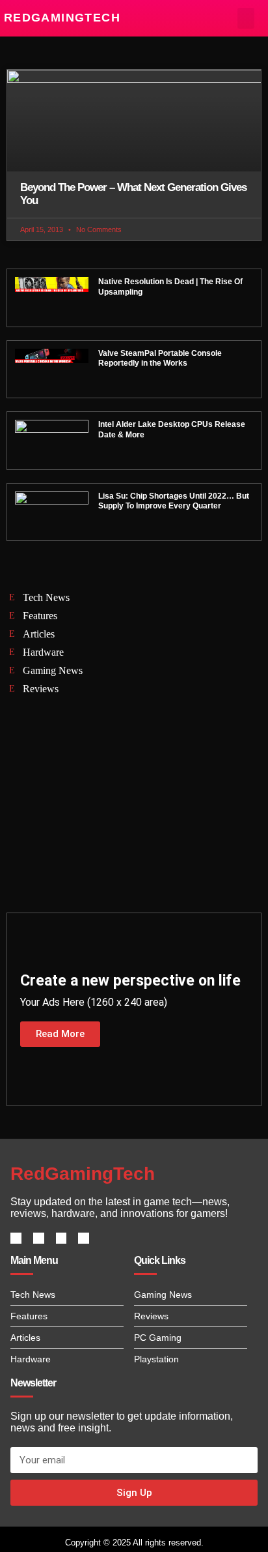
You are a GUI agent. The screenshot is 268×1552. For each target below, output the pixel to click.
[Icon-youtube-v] (83, 1238)
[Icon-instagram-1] (61, 1238)
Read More (60, 1034)
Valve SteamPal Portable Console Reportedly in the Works (160, 358)
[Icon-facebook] (15, 1238)
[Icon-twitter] (38, 1238)
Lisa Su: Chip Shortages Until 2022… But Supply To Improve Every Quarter (173, 501)
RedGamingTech (62, 17)
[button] (246, 18)
